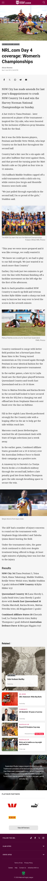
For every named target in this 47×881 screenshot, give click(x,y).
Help (16, 868)
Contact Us (22, 868)
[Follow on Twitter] (39, 838)
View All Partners (23, 828)
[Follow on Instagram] (43, 838)
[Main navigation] (3, 2)
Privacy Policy (28, 863)
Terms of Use (18, 863)
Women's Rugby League (11, 44)
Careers (10, 868)
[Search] (44, 2)
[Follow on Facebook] (35, 838)
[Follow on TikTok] (31, 838)
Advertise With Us (33, 868)
